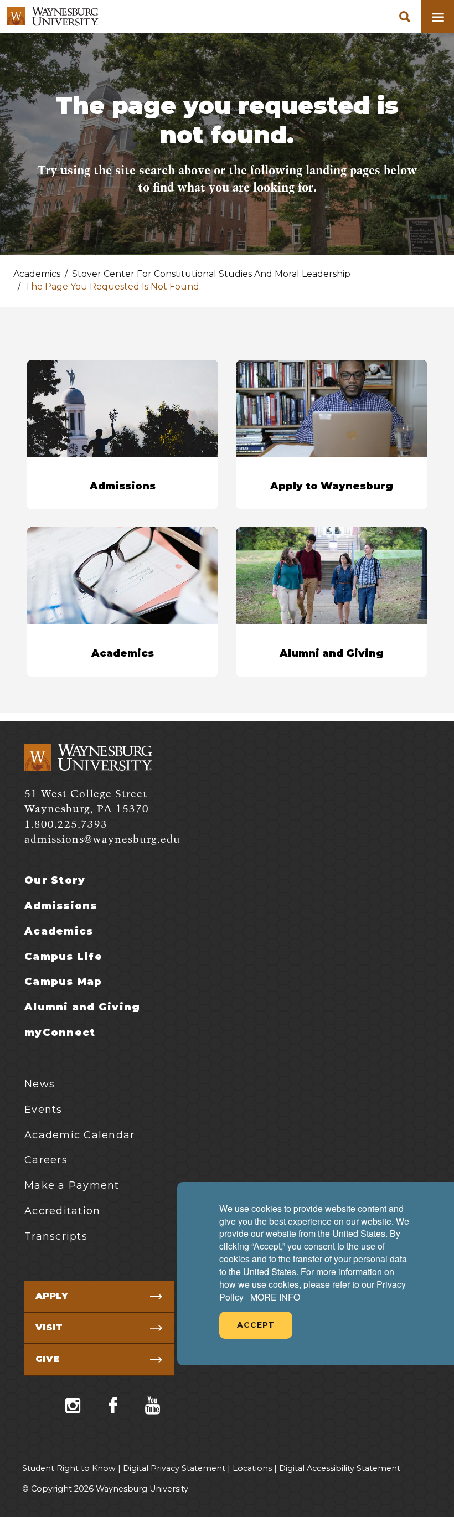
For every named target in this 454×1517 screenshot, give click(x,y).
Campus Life (63, 957)
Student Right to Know (69, 1468)
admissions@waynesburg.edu (102, 839)
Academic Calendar (79, 1135)
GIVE (47, 1359)
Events (43, 1109)
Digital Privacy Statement (174, 1468)
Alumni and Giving (82, 1007)
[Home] (52, 16)
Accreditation (62, 1211)
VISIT (49, 1327)
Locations (252, 1468)
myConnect (59, 1032)
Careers (46, 1160)
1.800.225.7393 (65, 824)
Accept (256, 1325)
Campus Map (63, 982)
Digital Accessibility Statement (339, 1468)
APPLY (51, 1296)
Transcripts (55, 1236)
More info (275, 1297)
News (39, 1084)
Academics (58, 931)
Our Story (54, 880)
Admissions (60, 906)
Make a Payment (72, 1185)
